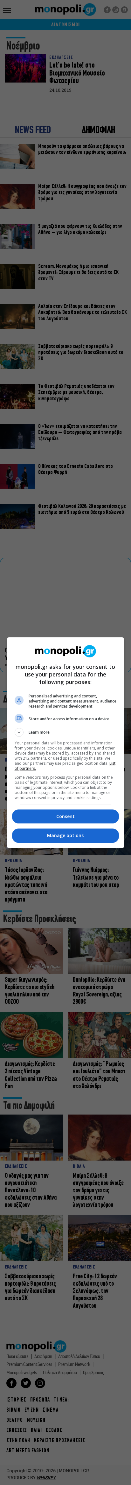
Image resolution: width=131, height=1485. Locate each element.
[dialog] (66, 742)
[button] (66, 732)
